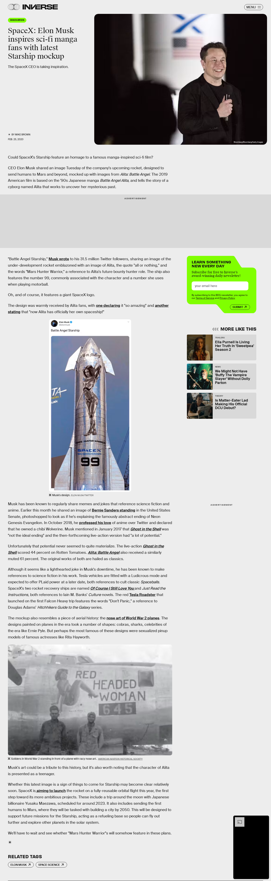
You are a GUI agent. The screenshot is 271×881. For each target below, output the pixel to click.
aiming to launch (51, 790)
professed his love (95, 522)
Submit (238, 307)
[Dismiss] (264, 819)
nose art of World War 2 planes (133, 618)
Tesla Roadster (142, 594)
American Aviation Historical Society (120, 759)
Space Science (49, 865)
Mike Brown (22, 134)
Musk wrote (59, 258)
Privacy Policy (227, 297)
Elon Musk (19, 865)
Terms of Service (205, 297)
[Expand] (237, 819)
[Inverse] (40, 7)
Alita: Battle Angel (103, 552)
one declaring (108, 305)
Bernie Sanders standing (113, 510)
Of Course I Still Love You (112, 588)
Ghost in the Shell (145, 529)
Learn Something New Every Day (211, 263)
